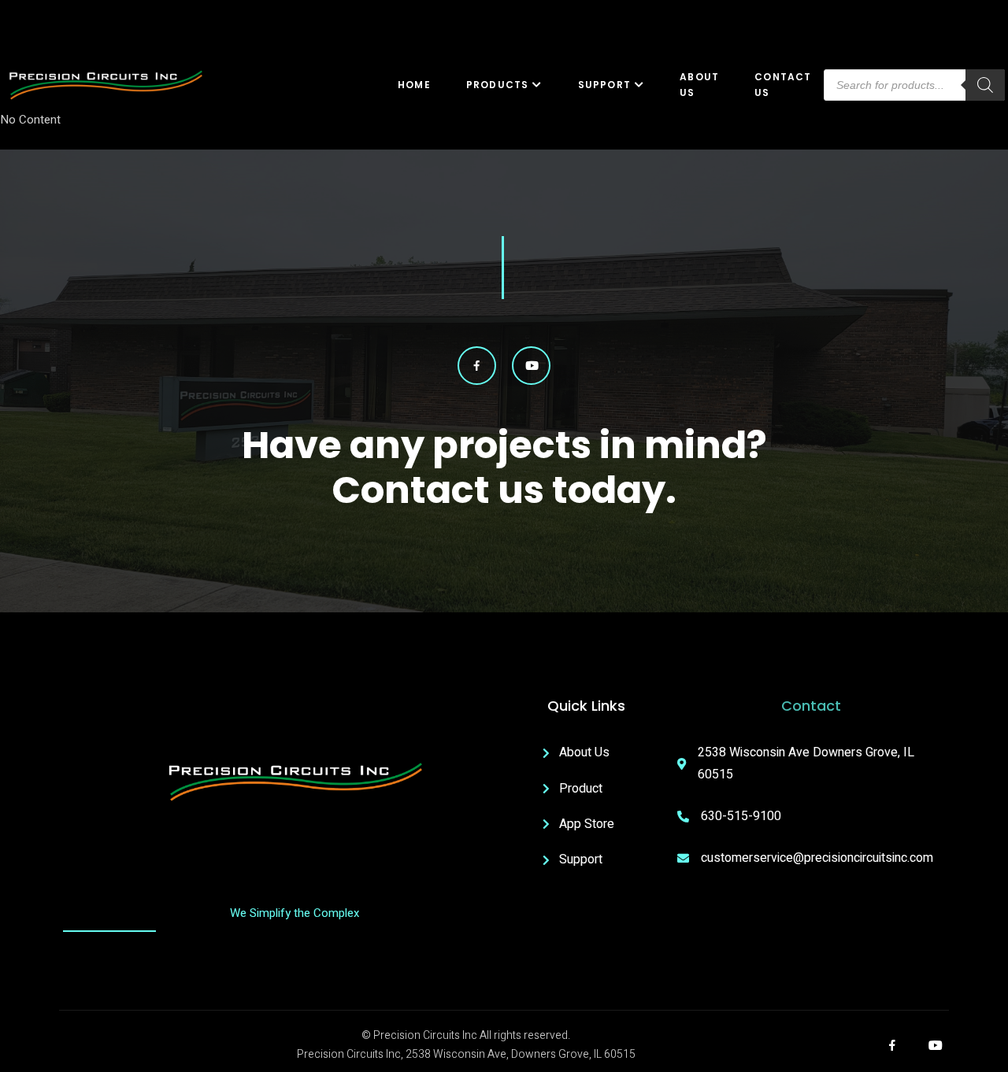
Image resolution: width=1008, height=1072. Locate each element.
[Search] (985, 85)
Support (604, 84)
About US (699, 85)
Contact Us (782, 85)
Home (414, 84)
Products (497, 84)
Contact (811, 705)
